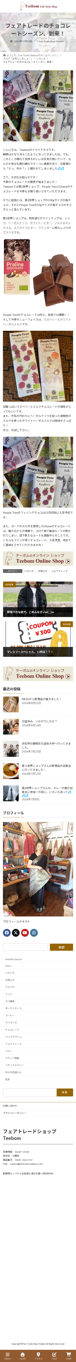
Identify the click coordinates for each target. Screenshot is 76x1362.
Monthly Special (13, 959)
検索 (61, 947)
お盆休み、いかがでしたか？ (39, 721)
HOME (23, 1358)
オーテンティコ (13, 1008)
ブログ (54, 1358)
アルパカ (10, 987)
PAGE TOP (69, 1343)
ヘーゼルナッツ (17, 223)
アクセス (38, 1358)
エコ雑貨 (10, 1001)
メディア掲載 (12, 1058)
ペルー (8, 1051)
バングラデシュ (13, 1036)
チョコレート (12, 1029)
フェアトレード (59, 571)
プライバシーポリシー (14, 1113)
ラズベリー (50, 319)
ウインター (45, 227)
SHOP (68, 1358)
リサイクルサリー (14, 1065)
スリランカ (11, 1022)
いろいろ (29, 571)
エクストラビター (25, 227)
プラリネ (8, 232)
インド (8, 994)
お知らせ (42, 571)
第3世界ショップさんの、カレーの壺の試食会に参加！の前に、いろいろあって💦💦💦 (47, 791)
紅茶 (7, 1079)
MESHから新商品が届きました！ (42, 699)
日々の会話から (13, 1072)
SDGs (8, 966)
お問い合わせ (10, 1105)
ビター (47, 223)
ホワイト (35, 223)
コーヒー (10, 1015)
